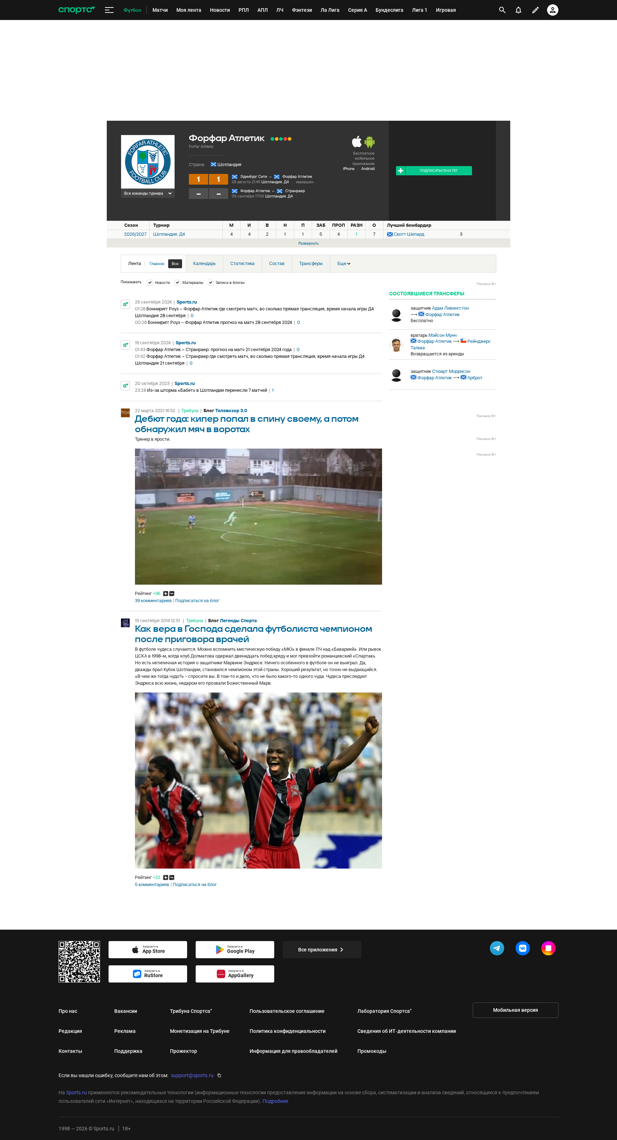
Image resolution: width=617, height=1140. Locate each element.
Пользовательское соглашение (287, 1011)
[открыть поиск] (502, 10)
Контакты (70, 1051)
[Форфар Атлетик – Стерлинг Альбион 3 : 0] (281, 139)
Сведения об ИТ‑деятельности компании (406, 1031)
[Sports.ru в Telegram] (498, 949)
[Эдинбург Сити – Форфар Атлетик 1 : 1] (289, 139)
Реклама (125, 1031)
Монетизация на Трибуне (200, 1031)
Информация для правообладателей (293, 1051)
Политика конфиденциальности (288, 1031)
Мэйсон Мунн (442, 335)
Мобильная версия (515, 1010)
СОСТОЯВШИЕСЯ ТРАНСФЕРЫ (427, 293)
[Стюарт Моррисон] (396, 375)
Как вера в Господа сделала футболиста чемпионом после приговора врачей (253, 634)
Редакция (70, 1031)
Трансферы (311, 263)
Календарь (204, 263)
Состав (277, 263)
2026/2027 (135, 234)
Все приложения (317, 949)
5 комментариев (152, 884)
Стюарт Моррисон (451, 371)
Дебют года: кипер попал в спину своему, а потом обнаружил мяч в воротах (246, 424)
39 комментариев (153, 601)
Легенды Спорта (238, 621)
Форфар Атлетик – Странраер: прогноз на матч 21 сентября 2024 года (219, 349)
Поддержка (128, 1051)
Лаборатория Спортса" (384, 1011)
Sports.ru (187, 302)
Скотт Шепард (409, 234)
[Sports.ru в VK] (524, 949)
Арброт (474, 378)
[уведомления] (518, 10)
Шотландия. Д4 (275, 181)
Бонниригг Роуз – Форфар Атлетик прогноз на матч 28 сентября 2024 (220, 322)
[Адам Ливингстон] (396, 315)
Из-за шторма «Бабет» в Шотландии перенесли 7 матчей (207, 390)
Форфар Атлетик (297, 176)
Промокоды (371, 1051)
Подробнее (275, 1101)
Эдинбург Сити (253, 176)
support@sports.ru (192, 1075)
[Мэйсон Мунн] (396, 345)
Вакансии (125, 1011)
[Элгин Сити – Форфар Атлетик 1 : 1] (277, 139)
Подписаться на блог (197, 601)
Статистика (242, 263)
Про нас (68, 1011)
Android (368, 168)
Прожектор (183, 1051)
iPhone (349, 168)
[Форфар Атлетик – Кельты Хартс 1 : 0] (272, 139)
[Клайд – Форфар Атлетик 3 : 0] (285, 139)
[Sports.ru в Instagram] (549, 949)
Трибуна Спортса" (191, 1011)
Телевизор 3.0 (231, 411)
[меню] (109, 10)
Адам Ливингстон (450, 308)
